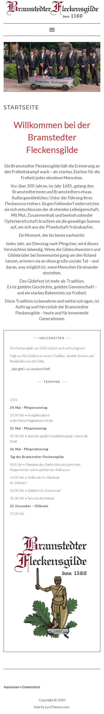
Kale (37, 707)
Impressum (11, 687)
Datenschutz (31, 687)
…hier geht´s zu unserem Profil (30, 369)
